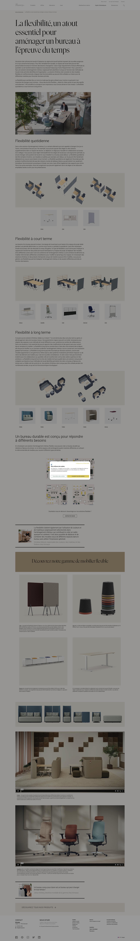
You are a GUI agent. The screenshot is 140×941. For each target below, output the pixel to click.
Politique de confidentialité (82, 463)
